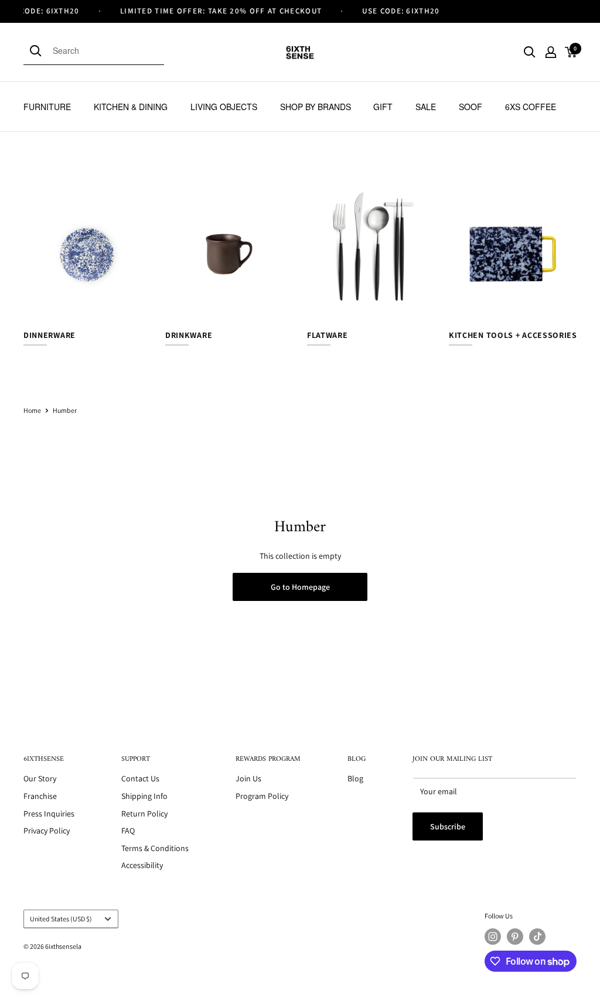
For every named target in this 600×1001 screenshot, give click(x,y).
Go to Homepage (300, 587)
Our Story (39, 778)
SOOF (470, 106)
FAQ (128, 830)
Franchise (40, 796)
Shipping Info (144, 796)
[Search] (38, 50)
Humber (65, 410)
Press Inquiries (48, 813)
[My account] (551, 52)
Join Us (248, 778)
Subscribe (447, 826)
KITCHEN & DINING (131, 106)
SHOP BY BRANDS (315, 106)
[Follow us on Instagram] (493, 936)
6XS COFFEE (530, 106)
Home (32, 410)
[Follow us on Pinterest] (515, 936)
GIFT (383, 106)
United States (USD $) (61, 918)
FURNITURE (47, 106)
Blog (355, 778)
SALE (425, 106)
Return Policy (144, 813)
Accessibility (142, 865)
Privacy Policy (46, 830)
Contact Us (140, 778)
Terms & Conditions (155, 848)
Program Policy (262, 796)
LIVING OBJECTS (223, 106)
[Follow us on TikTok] (537, 936)
